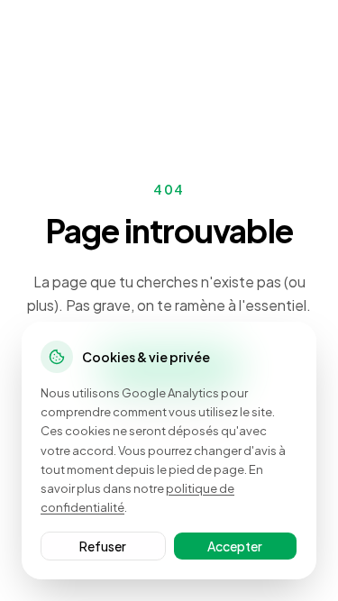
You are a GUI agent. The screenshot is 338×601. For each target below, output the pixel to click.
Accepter (234, 546)
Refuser (102, 546)
